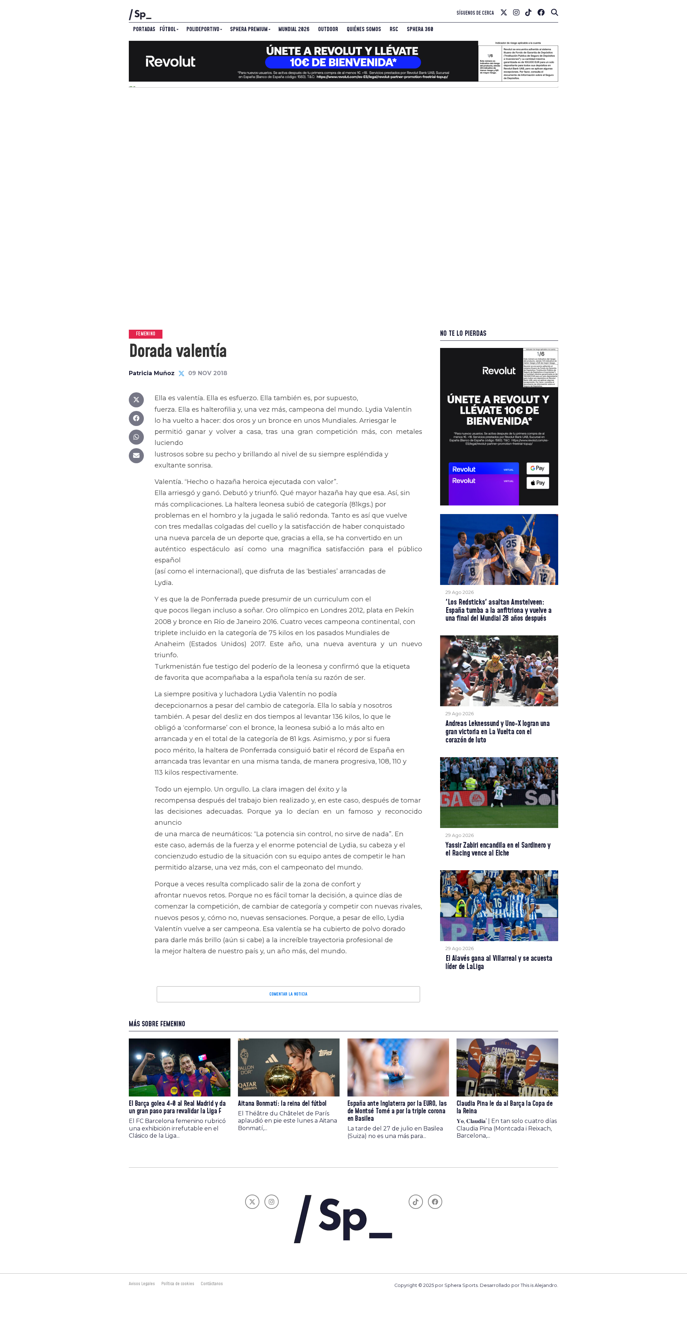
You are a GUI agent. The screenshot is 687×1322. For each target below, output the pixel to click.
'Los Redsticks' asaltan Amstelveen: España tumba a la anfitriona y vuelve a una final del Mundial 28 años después (498, 611)
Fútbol (168, 29)
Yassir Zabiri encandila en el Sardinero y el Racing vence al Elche (498, 850)
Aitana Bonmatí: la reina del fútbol (282, 1104)
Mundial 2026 (294, 29)
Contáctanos (212, 1283)
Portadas (144, 29)
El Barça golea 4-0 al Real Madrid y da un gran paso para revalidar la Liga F (177, 1107)
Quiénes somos (364, 29)
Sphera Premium (249, 29)
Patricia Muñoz (152, 373)
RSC (394, 29)
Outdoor (328, 29)
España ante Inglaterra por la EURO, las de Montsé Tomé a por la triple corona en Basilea (397, 1111)
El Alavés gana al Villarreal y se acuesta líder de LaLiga (498, 963)
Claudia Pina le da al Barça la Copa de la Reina (504, 1107)
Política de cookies (177, 1283)
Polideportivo (202, 29)
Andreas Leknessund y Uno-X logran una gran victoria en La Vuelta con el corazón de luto (497, 732)
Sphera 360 (420, 29)
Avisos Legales (142, 1283)
